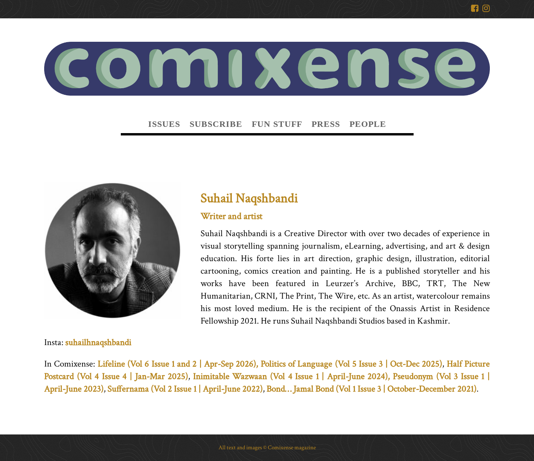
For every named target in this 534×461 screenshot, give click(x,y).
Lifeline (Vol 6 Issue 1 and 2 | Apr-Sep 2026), (178, 364)
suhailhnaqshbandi (98, 342)
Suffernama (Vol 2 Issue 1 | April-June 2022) (185, 389)
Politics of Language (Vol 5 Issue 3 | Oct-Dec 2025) (352, 364)
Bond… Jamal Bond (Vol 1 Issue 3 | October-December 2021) (372, 389)
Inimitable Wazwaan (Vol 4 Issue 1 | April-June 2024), (291, 376)
